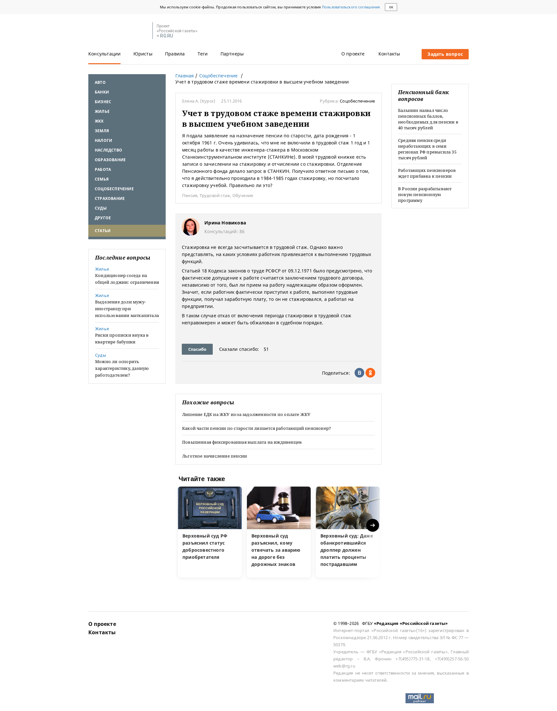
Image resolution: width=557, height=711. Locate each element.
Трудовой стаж (215, 195)
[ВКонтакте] (359, 373)
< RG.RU (165, 36)
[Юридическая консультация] (118, 31)
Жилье (102, 111)
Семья (102, 179)
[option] (210, 532)
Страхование (110, 198)
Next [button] (373, 525)
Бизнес (103, 101)
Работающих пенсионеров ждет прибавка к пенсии (427, 173)
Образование (110, 160)
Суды (101, 208)
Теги (203, 54)
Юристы (142, 54)
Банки (102, 92)
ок (391, 7)
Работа (103, 169)
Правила (175, 54)
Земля (102, 130)
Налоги (103, 140)
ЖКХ (99, 121)
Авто (100, 82)
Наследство (108, 150)
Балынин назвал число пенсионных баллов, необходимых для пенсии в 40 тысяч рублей (428, 119)
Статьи (103, 230)
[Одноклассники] (370, 373)
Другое (103, 218)
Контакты (389, 54)
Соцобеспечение (114, 189)
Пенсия (189, 195)
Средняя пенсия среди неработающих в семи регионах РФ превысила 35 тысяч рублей (427, 149)
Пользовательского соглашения (351, 7)
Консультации (104, 54)
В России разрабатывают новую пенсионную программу (425, 194)
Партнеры (232, 54)
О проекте (353, 54)
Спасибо (197, 349)
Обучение (242, 195)
